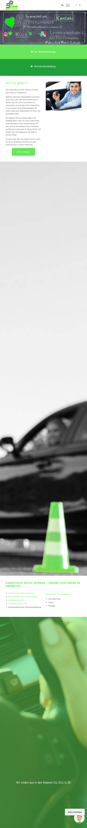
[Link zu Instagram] (79, 5)
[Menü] (67, 5)
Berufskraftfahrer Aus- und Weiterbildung (23, 597)
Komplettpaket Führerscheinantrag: (58, 594)
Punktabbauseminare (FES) (17, 604)
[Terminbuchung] (75, 31)
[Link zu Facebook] (76, 5)
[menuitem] (61, 5)
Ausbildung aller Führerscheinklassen (21, 593)
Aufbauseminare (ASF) (16, 600)
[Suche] (61, 5)
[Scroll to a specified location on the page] (27, 32)
